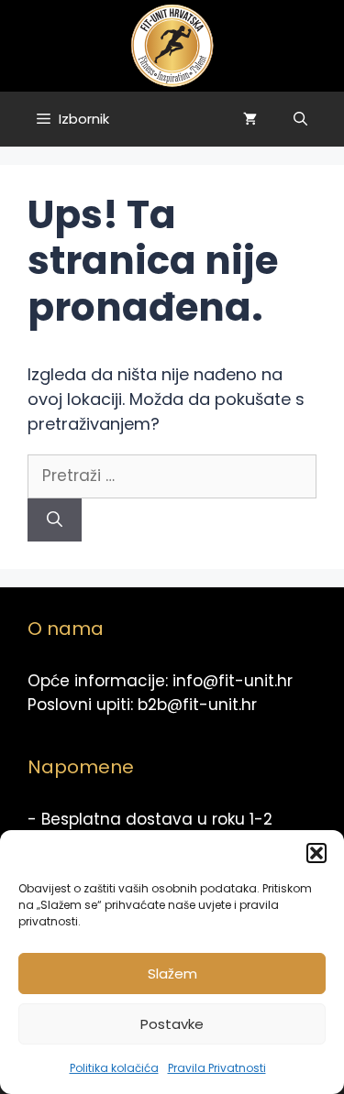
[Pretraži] (55, 520)
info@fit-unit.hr (232, 681)
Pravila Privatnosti (217, 1068)
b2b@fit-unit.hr (197, 705)
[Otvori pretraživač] (300, 119)
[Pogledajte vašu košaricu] (250, 119)
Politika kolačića (114, 1068)
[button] (316, 853)
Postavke (172, 1024)
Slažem (172, 973)
